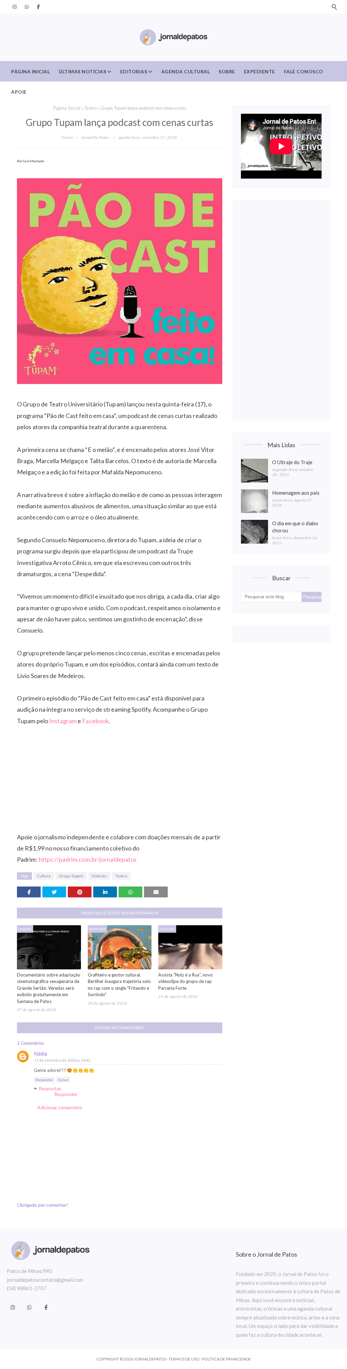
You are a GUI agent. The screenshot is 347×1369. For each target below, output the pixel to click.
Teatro (90, 108)
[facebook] (37, 7)
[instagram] (14, 7)
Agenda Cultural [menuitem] (185, 71)
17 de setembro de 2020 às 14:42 (62, 1060)
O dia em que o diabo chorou (295, 526)
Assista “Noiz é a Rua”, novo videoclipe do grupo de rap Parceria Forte (185, 981)
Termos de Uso (184, 1359)
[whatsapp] (26, 7)
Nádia (40, 1054)
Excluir (63, 1080)
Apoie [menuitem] (19, 92)
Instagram (63, 721)
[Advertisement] (281, 310)
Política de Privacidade (226, 1359)
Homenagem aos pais (296, 493)
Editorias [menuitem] (133, 71)
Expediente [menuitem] (259, 71)
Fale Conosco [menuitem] (303, 71)
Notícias (99, 875)
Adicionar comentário (59, 1107)
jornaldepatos (150, 1359)
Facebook (95, 721)
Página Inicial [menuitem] (30, 71)
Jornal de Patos (95, 137)
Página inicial (66, 108)
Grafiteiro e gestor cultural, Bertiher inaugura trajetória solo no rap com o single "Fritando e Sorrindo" (119, 985)
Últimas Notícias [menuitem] (82, 71)
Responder (44, 1080)
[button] (334, 7)
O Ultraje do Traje (292, 462)
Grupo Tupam (71, 875)
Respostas (50, 1088)
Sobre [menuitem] (227, 71)
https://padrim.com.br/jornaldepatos (88, 859)
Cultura (43, 875)
